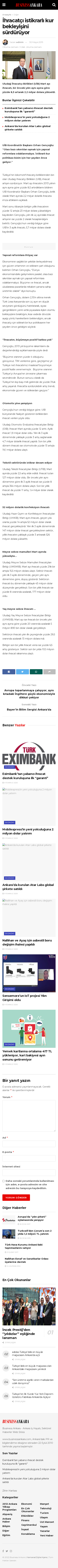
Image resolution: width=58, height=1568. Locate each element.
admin (20, 42)
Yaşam (44, 1526)
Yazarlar (45, 1531)
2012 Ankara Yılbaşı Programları (9, 1506)
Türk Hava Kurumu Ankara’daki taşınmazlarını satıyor (24, 1246)
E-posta (8, 1152)
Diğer (16, 14)
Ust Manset (47, 1522)
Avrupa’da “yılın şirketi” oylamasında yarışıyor (32, 1218)
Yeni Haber (46, 1535)
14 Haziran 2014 (13, 1266)
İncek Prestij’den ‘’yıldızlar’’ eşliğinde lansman (18, 1334)
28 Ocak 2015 (25, 1238)
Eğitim (6, 1535)
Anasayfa (6, 14)
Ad (5, 1137)
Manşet (44, 1503)
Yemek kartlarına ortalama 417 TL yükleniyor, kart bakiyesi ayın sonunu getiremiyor (27, 1055)
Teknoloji (45, 1508)
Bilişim (6, 1526)
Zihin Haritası (9, 1490)
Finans (25, 1520)
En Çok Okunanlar (27, 1510)
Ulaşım (44, 1517)
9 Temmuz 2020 (11, 783)
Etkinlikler (27, 1515)
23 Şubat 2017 (12, 1252)
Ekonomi (9, 767)
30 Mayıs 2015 (36, 42)
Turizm (44, 1513)
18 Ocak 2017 (24, 1224)
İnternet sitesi (11, 1166)
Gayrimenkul (29, 1524)
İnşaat (25, 1529)
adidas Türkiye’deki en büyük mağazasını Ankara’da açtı (27, 1354)
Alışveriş (7, 1514)
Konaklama (28, 1533)
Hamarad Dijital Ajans (37, 1557)
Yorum (7, 1097)
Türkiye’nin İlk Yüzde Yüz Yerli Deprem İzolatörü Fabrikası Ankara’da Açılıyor (32, 1396)
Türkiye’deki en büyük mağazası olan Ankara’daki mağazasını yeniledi (32, 1367)
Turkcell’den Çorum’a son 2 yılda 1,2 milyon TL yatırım (35, 1232)
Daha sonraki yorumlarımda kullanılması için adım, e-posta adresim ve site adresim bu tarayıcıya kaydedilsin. (30, 1185)
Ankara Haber (6, 1520)
